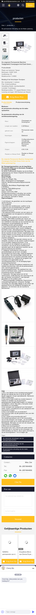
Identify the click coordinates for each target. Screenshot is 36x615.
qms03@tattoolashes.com (12, 1)
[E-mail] (15, 475)
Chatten (30, 5)
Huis (3, 25)
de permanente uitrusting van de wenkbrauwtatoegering (13, 444)
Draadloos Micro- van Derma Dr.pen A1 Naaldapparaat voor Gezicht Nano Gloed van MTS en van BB (25, 553)
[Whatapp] (10, 476)
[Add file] (2, 612)
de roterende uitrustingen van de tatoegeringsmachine (13, 439)
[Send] (33, 612)
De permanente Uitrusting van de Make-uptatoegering (19, 28)
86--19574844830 (28, 1)
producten (10, 25)
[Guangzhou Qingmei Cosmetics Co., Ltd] (10, 5)
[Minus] (33, 568)
